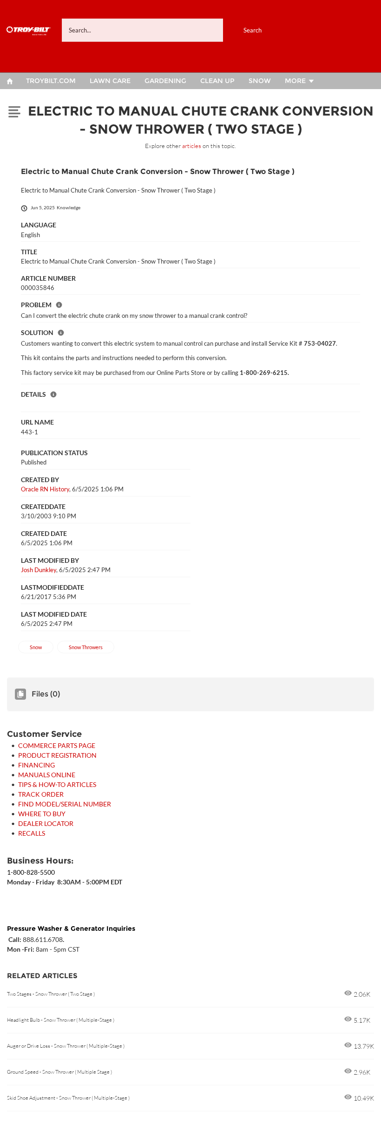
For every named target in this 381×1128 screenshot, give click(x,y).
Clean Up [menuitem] (217, 81)
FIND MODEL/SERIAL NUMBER (64, 804)
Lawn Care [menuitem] (110, 81)
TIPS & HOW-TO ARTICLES (57, 784)
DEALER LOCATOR (45, 823)
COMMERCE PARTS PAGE (56, 745)
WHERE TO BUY (42, 814)
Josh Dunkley (38, 570)
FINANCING (36, 765)
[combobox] (172, 30)
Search (252, 30)
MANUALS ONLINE (46, 775)
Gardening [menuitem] (165, 81)
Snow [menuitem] (260, 81)
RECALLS (31, 833)
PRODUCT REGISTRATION (57, 755)
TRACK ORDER (41, 794)
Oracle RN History (45, 489)
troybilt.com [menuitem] (51, 81)
